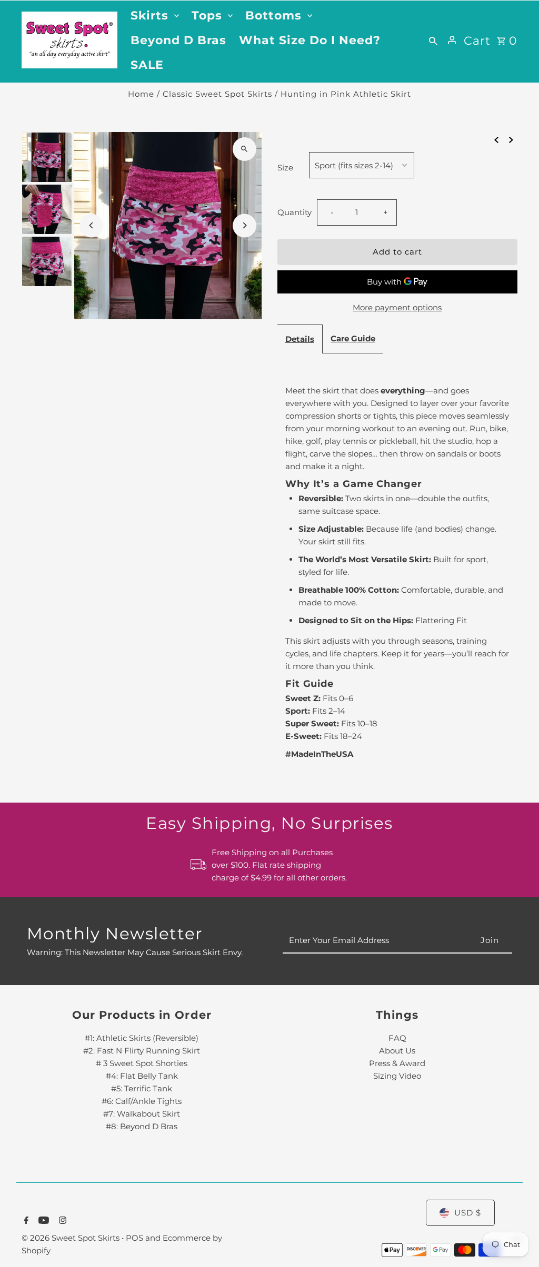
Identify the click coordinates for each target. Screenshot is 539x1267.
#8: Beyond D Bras (141, 1126)
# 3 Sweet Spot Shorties (141, 1063)
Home (141, 94)
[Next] (244, 225)
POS (134, 1238)
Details (299, 339)
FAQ (397, 1038)
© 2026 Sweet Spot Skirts (72, 1238)
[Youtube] (42, 1221)
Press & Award (397, 1063)
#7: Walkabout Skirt (141, 1114)
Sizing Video (397, 1076)
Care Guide (353, 338)
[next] (511, 139)
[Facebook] (25, 1221)
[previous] (496, 139)
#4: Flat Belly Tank (142, 1076)
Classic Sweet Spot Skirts (217, 94)
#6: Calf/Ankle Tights (142, 1101)
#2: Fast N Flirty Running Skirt (141, 1051)
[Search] (433, 40)
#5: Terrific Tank (141, 1088)
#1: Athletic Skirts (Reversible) (141, 1038)
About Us (397, 1051)
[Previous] (91, 225)
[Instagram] (61, 1221)
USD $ (467, 1213)
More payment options (397, 307)
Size (285, 168)
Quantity (294, 212)
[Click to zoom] (244, 149)
